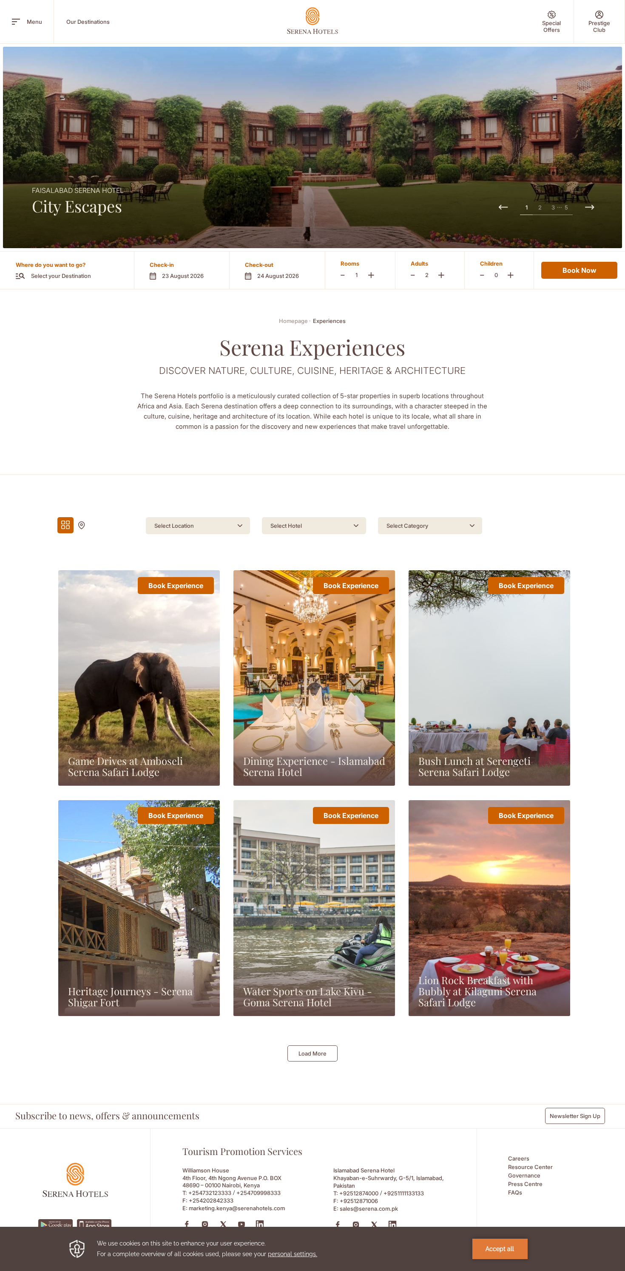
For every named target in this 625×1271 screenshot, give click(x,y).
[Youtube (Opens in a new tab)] (241, 1224)
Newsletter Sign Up (575, 1115)
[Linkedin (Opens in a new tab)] (260, 1224)
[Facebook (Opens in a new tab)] (186, 1224)
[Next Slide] (589, 207)
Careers (518, 1158)
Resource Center (530, 1166)
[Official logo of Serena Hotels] (75, 1194)
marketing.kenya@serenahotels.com (237, 1208)
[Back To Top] (603, 1186)
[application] (312, 1249)
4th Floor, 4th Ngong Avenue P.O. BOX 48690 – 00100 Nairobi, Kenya (231, 1182)
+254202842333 (211, 1200)
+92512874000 (358, 1193)
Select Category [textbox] (407, 525)
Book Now (579, 270)
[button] (181, 270)
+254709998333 (258, 1192)
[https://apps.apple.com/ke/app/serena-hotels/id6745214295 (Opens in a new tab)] (94, 1225)
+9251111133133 (404, 1193)
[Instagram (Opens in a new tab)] (205, 1224)
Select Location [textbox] (174, 525)
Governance (524, 1175)
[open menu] (16, 21)
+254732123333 (209, 1192)
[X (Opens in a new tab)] (223, 1224)
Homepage (295, 320)
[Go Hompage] (312, 20)
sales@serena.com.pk (369, 1208)
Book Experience (175, 585)
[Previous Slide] (503, 207)
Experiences (329, 320)
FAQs (515, 1192)
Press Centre (525, 1183)
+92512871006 (359, 1200)
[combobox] (198, 525)
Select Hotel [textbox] (286, 525)
